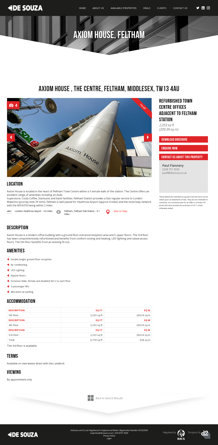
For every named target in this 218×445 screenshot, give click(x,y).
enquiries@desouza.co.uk (101, 433)
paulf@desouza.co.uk (174, 173)
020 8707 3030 (121, 433)
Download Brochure (175, 139)
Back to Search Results (109, 398)
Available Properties (123, 8)
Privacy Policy (109, 435)
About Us (98, 8)
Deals (146, 8)
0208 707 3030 (170, 169)
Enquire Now (169, 148)
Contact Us (180, 8)
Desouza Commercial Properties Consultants (25, 8)
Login (109, 438)
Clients (161, 8)
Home (82, 8)
